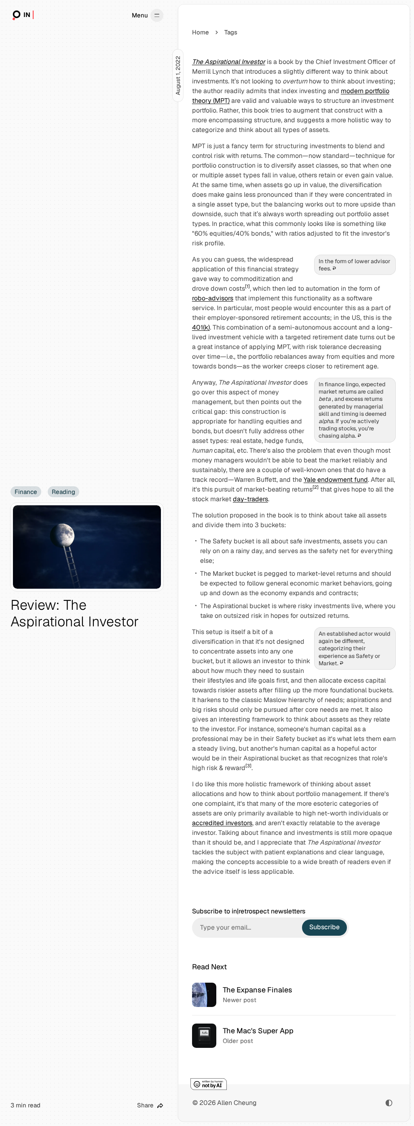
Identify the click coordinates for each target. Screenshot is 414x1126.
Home (200, 32)
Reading (63, 492)
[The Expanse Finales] (294, 995)
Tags (230, 32)
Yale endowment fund (336, 479)
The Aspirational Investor (228, 61)
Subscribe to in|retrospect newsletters (248, 911)
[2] (316, 487)
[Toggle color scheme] (388, 1102)
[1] (247, 286)
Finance (26, 492)
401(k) (201, 327)
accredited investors (222, 823)
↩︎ (334, 268)
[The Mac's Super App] (294, 1035)
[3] (248, 765)
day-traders (250, 499)
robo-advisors (212, 298)
